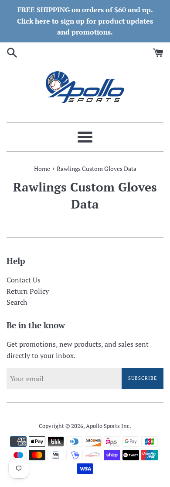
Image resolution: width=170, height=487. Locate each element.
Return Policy (28, 291)
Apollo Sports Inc (107, 426)
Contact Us (24, 280)
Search (17, 302)
